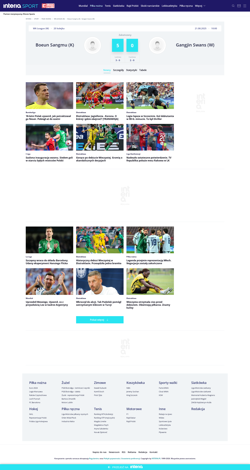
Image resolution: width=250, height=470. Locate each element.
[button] (96, 5)
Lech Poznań (34, 398)
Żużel (66, 382)
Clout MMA (163, 391)
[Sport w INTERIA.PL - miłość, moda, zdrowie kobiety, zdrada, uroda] (30, 5)
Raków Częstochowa (38, 395)
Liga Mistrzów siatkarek (201, 391)
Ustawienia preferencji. (130, 458)
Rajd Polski (131, 421)
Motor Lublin (67, 402)
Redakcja (198, 409)
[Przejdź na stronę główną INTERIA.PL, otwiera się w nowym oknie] (12, 5)
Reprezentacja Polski (37, 417)
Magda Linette (100, 421)
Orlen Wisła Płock (69, 417)
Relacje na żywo (165, 414)
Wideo (161, 417)
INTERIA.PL (156, 458)
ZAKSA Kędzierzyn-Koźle (201, 402)
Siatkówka (199, 382)
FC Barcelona (34, 402)
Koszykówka (135, 382)
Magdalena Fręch (101, 425)
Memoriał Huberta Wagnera (203, 395)
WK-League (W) (59, 19)
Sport (36, 19)
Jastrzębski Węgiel (198, 398)
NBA (128, 388)
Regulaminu (94, 458)
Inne (162, 409)
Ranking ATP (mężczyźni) (104, 417)
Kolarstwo (163, 428)
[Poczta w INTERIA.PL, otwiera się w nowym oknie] (239, 5)
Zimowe (100, 382)
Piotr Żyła (98, 395)
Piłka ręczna (71, 409)
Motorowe (134, 409)
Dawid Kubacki (100, 388)
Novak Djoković (100, 432)
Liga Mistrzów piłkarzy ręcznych (75, 414)
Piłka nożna (46, 19)
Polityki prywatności (112, 458)
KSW (161, 395)
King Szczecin (131, 395)
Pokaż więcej (97, 319)
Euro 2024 (33, 388)
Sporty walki (168, 382)
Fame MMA (164, 388)
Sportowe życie (165, 421)
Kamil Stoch (99, 391)
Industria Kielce (68, 421)
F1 (127, 414)
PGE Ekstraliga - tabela (71, 391)
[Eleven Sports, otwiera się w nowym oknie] (48, 5)
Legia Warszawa (36, 391)
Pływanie (162, 432)
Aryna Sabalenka (101, 428)
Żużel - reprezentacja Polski (73, 395)
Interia (28, 19)
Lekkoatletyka (165, 425)
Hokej (33, 409)
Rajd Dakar (131, 417)
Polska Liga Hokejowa (38, 421)
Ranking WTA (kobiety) (103, 414)
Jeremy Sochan (132, 391)
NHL (31, 414)
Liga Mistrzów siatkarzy (201, 388)
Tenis (98, 409)
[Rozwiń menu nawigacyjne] (245, 5)
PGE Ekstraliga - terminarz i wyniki (76, 388)
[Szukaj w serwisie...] (233, 5)
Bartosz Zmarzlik (69, 398)
